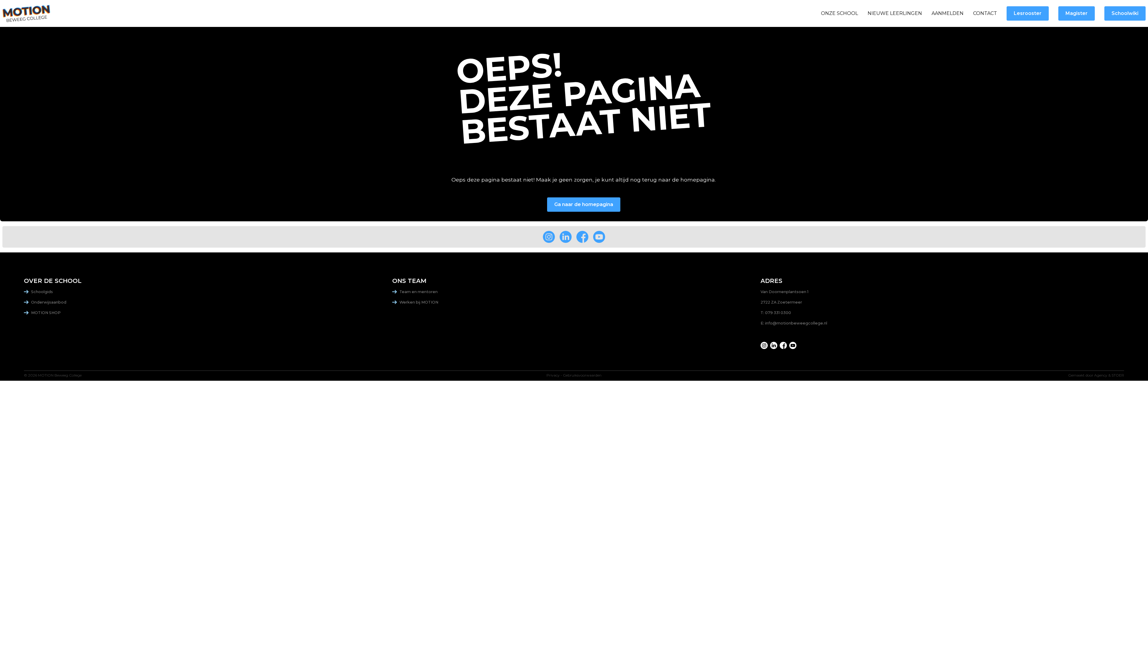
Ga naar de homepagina (583, 204)
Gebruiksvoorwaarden (582, 375)
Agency (1100, 375)
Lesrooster (1028, 13)
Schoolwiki (1125, 13)
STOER (1118, 375)
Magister (1076, 13)
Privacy (553, 375)
